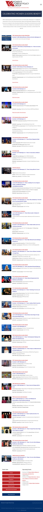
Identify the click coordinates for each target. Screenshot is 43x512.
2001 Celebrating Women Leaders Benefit (20, 440)
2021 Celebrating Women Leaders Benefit (20, 102)
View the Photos (15, 60)
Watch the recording (15, 97)
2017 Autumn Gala (15, 150)
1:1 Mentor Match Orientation (33, 483)
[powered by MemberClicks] (21, 510)
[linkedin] (37, 503)
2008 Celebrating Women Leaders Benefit (20, 346)
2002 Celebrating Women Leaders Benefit (20, 427)
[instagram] (39, 503)
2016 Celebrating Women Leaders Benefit (20, 181)
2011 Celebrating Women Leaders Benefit (20, 288)
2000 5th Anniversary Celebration (18, 455)
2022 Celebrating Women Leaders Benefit (20, 87)
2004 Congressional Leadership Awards (19, 396)
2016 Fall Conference (16, 167)
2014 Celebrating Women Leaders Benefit (20, 222)
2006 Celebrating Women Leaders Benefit (20, 371)
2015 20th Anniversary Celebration (18, 211)
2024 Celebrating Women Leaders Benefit (20, 44)
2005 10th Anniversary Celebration (18, 383)
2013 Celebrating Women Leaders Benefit (20, 249)
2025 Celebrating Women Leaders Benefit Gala (21, 35)
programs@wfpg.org (38, 508)
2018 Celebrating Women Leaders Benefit (20, 137)
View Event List (11, 494)
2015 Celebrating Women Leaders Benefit (20, 197)
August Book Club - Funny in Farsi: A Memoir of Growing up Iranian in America (31, 478)
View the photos (23, 112)
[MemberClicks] (17, 4)
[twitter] (33, 503)
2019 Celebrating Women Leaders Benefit (20, 117)
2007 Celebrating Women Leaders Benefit (20, 360)
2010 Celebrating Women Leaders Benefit (20, 301)
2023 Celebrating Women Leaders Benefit (20, 65)
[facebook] (35, 503)
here (29, 38)
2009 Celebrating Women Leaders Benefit (20, 324)
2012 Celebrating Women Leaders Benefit (20, 264)
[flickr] (41, 503)
